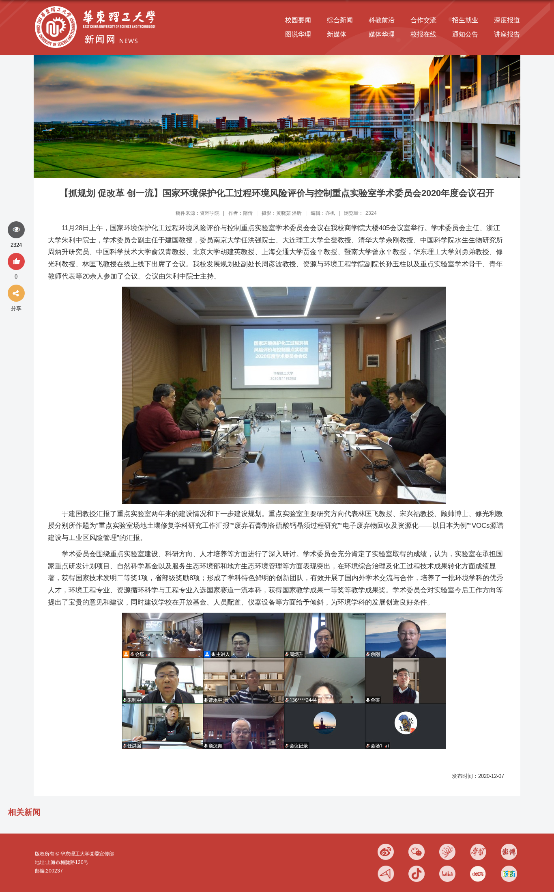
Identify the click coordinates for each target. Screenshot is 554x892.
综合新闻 (340, 20)
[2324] (16, 230)
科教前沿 (382, 20)
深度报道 (507, 20)
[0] (16, 262)
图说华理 (298, 34)
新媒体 (336, 34)
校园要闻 (298, 20)
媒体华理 (382, 34)
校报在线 (423, 34)
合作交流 (423, 20)
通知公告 (465, 34)
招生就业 (465, 20)
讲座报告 (507, 34)
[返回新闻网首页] (97, 7)
